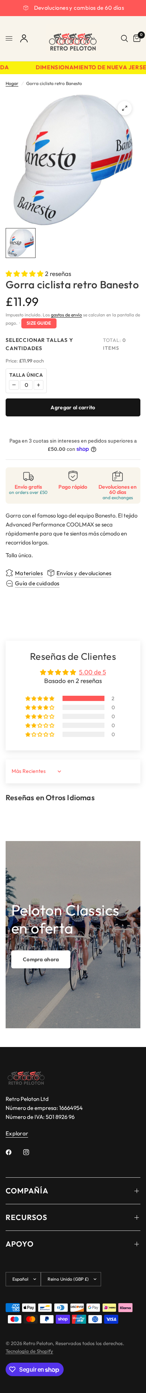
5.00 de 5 (92, 672)
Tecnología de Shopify (29, 1351)
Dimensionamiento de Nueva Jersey (88, 67)
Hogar (12, 83)
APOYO (20, 1243)
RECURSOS (26, 1217)
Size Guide (39, 323)
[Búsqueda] (124, 38)
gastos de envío (66, 315)
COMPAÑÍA (27, 1190)
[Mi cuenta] (24, 39)
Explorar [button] (17, 1133)
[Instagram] (31, 1152)
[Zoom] (125, 108)
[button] (25, 273)
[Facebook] (14, 1152)
